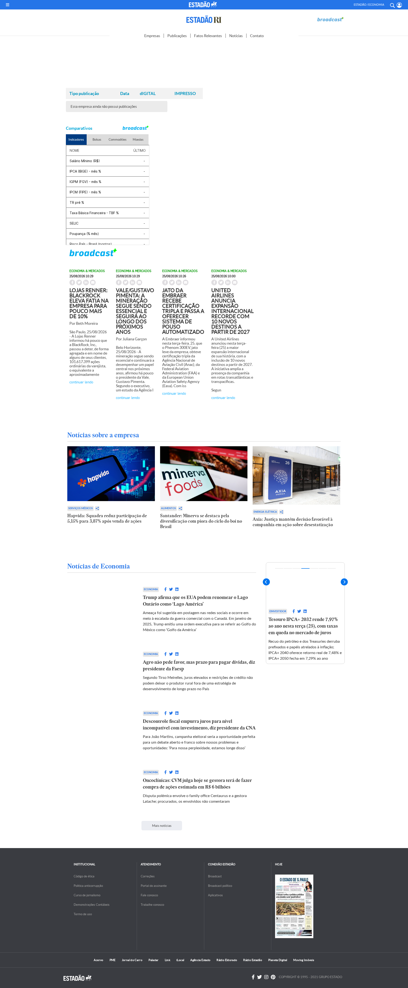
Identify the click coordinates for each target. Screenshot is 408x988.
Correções (148, 876)
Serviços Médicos (80, 508)
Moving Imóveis (303, 960)
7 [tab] (331, 568)
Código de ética (84, 876)
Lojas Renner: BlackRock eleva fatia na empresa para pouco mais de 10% (89, 303)
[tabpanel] (305, 613)
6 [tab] (323, 568)
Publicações (177, 36)
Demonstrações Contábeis (92, 904)
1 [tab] (279, 568)
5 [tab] (314, 568)
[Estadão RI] (204, 19)
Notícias (236, 36)
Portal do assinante (154, 886)
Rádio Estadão (252, 960)
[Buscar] (392, 4)
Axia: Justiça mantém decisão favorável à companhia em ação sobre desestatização (293, 521)
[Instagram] (266, 977)
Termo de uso (83, 914)
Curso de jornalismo (87, 895)
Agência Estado (200, 960)
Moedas (138, 139)
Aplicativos (215, 895)
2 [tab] (288, 568)
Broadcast (215, 876)
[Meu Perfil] (399, 5)
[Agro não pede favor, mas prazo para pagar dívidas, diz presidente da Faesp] (100, 672)
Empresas (152, 36)
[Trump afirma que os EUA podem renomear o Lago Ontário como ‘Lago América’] (100, 609)
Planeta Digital (277, 960)
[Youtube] (273, 977)
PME (113, 960)
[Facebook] (253, 977)
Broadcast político (220, 886)
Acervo (98, 960)
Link (167, 960)
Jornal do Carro (132, 960)
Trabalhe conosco (152, 904)
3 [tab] (297, 568)
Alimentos (168, 508)
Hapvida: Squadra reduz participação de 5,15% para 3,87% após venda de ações (107, 518)
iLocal (180, 960)
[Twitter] (259, 977)
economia (151, 589)
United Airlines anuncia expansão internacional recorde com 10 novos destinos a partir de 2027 (232, 311)
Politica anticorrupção (88, 886)
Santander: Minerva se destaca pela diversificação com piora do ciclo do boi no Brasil (201, 521)
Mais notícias (161, 826)
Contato (257, 36)
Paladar (154, 960)
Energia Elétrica (265, 512)
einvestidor (277, 611)
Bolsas (97, 139)
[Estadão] (204, 4)
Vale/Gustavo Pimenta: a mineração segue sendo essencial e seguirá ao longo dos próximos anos (135, 311)
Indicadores (76, 139)
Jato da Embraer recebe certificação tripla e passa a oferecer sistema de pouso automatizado (183, 311)
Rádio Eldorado (227, 960)
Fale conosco (149, 895)
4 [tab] (305, 568)
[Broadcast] (330, 19)
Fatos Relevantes (208, 36)
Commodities (118, 139)
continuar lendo (81, 382)
